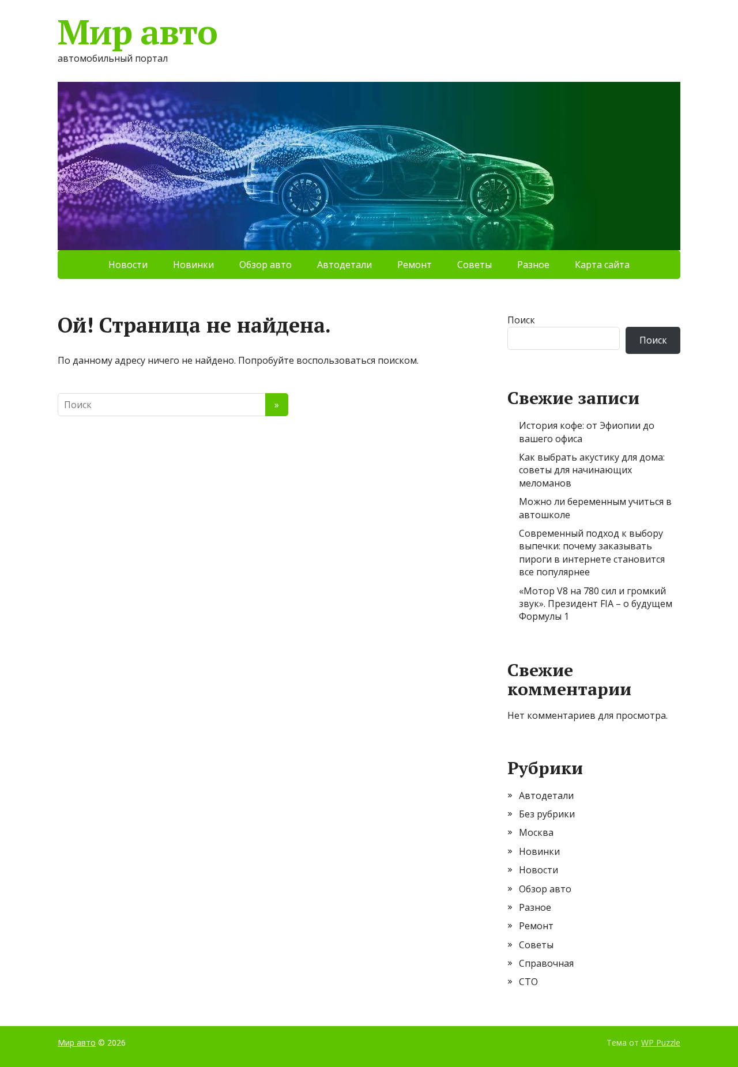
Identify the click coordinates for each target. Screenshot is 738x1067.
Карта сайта (602, 264)
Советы (474, 264)
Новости (128, 264)
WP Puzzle (660, 1042)
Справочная (546, 963)
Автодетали (344, 264)
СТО (528, 981)
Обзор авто (265, 264)
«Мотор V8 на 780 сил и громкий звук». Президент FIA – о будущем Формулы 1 (595, 604)
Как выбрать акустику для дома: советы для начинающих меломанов (592, 470)
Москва (536, 832)
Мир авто (137, 31)
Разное (533, 264)
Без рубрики (547, 814)
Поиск (521, 320)
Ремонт (414, 264)
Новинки (193, 264)
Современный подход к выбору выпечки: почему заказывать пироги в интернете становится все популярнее (592, 552)
